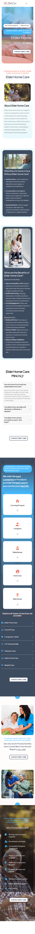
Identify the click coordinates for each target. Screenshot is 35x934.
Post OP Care (10, 630)
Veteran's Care (10, 651)
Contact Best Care (21, 52)
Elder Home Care (17, 372)
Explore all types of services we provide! (17, 614)
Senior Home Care (11, 658)
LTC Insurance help (11, 644)
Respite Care (9, 665)
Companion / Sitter (12, 637)
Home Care (17, 576)
